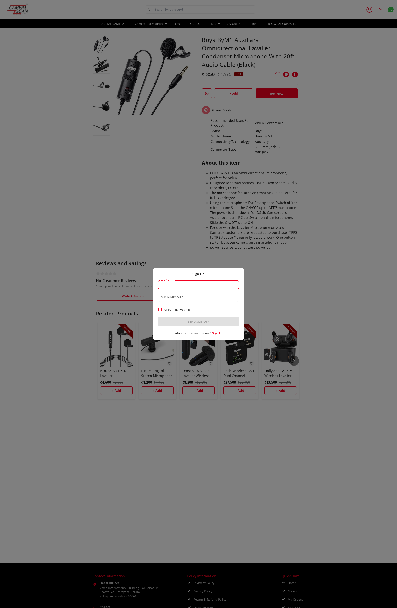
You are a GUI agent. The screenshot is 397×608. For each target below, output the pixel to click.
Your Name (167, 280)
